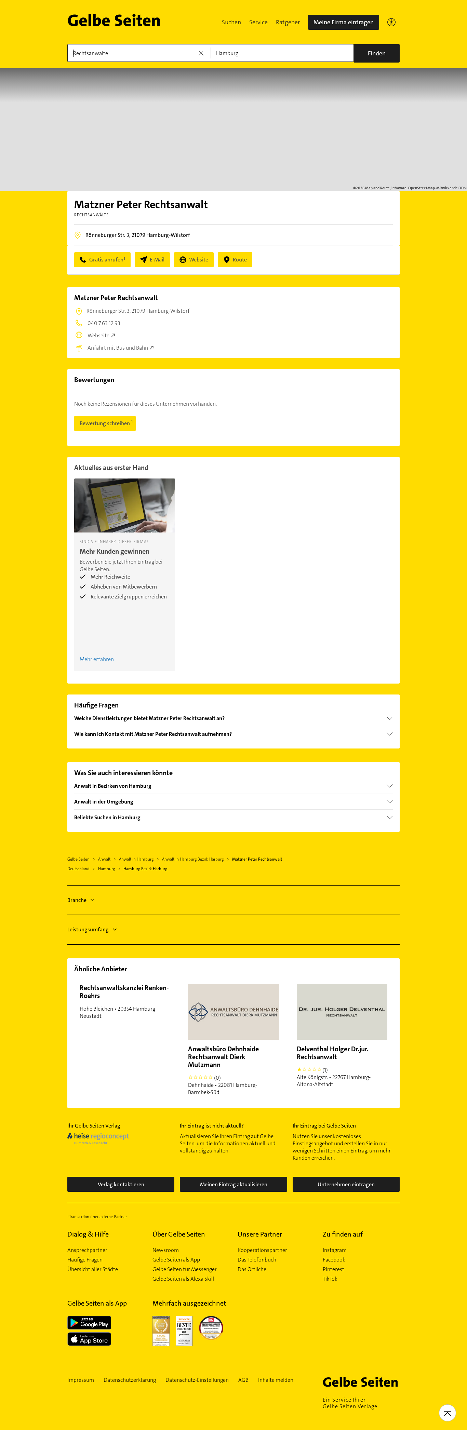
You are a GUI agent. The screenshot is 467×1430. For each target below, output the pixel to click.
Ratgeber (288, 22)
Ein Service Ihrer (350, 1403)
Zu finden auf (343, 1234)
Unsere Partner (260, 1234)
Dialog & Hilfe (88, 1234)
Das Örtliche (252, 1269)
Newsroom (165, 1250)
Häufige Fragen (85, 1259)
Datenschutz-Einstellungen (197, 1380)
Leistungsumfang (88, 929)
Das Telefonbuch (257, 1259)
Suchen (231, 22)
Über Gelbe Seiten (178, 1234)
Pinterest (333, 1269)
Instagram (335, 1250)
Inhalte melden (275, 1380)
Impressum (80, 1380)
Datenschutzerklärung (130, 1380)
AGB (243, 1380)
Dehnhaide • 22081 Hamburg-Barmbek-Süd (223, 1070)
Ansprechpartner (87, 1250)
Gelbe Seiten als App (176, 1259)
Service (258, 22)
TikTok (330, 1279)
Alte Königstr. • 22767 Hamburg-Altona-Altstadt (334, 1066)
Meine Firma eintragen (343, 22)
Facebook (334, 1259)
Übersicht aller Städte (92, 1269)
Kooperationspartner (262, 1250)
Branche (76, 900)
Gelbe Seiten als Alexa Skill (183, 1279)
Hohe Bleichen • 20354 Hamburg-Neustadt (124, 1001)
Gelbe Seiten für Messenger (184, 1269)
